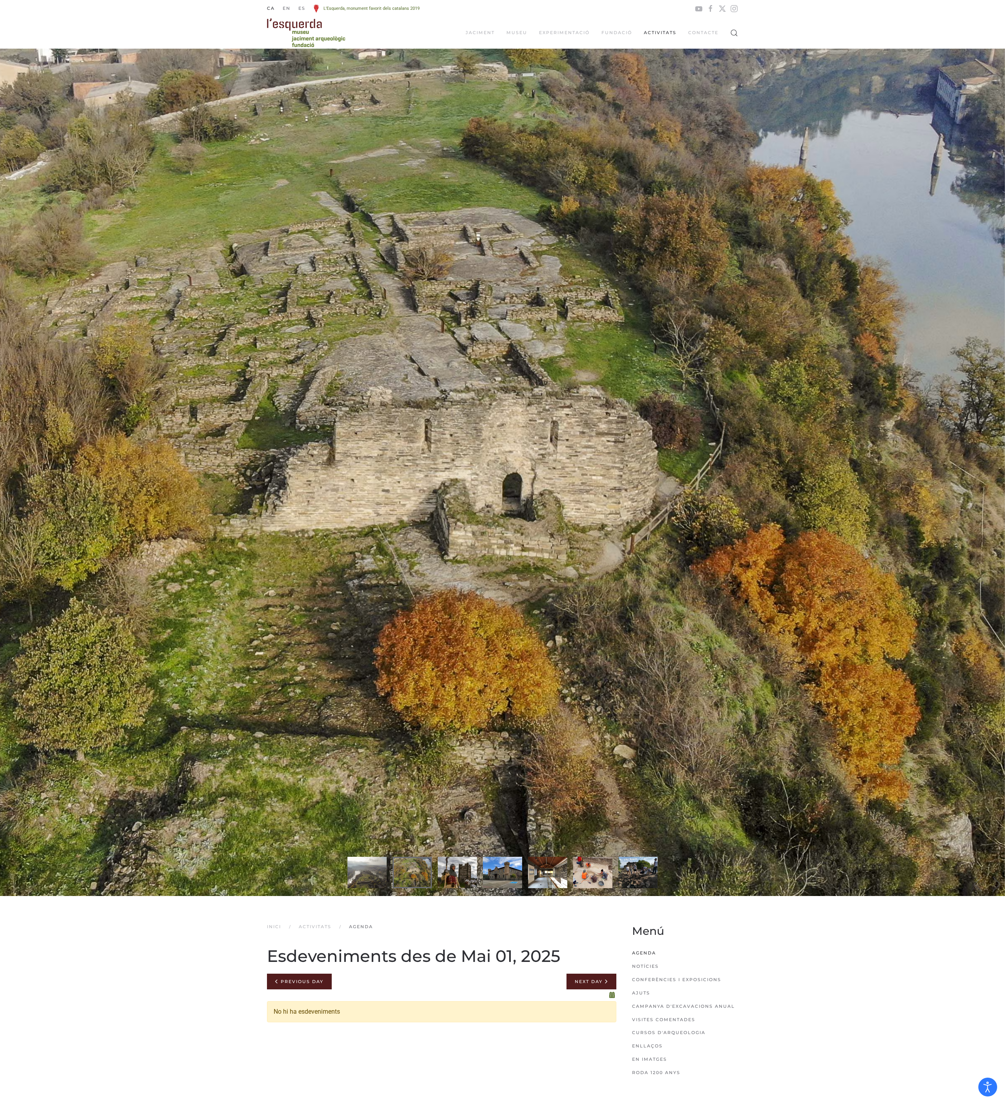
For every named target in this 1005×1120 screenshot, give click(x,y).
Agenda (644, 953)
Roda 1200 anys (656, 1072)
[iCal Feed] (612, 995)
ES (301, 8)
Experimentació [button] (564, 32)
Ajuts (641, 993)
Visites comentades (663, 1019)
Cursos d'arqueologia (668, 1032)
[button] (734, 33)
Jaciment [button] (480, 32)
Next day (590, 981)
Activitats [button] (660, 32)
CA (271, 8)
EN (287, 8)
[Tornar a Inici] (306, 33)
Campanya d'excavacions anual (683, 1006)
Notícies (645, 966)
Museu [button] (516, 32)
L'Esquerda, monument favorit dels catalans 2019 (371, 8)
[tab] (367, 872)
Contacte (703, 32)
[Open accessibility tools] (987, 1087)
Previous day (301, 981)
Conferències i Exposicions (676, 979)
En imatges (649, 1059)
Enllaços (647, 1046)
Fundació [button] (616, 32)
